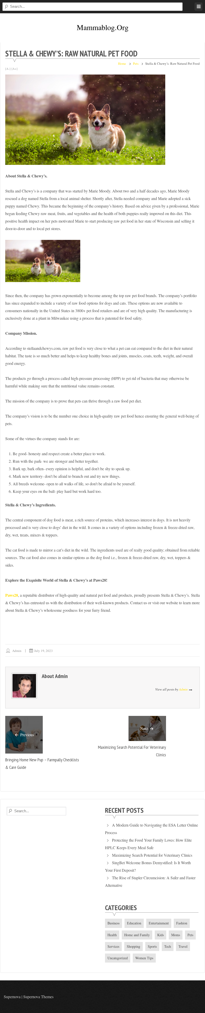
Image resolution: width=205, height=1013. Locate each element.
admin (17, 650)
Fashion (181, 923)
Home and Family (137, 934)
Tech (167, 946)
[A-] (7, 68)
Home (122, 63)
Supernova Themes (38, 996)
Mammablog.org (102, 27)
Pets (135, 63)
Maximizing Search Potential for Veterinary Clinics (152, 855)
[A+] (15, 68)
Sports (152, 946)
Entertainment (159, 923)
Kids (160, 934)
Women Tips (144, 958)
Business (114, 923)
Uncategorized (118, 958)
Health (112, 934)
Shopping (133, 946)
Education (134, 923)
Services (113, 946)
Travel (183, 946)
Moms (175, 934)
